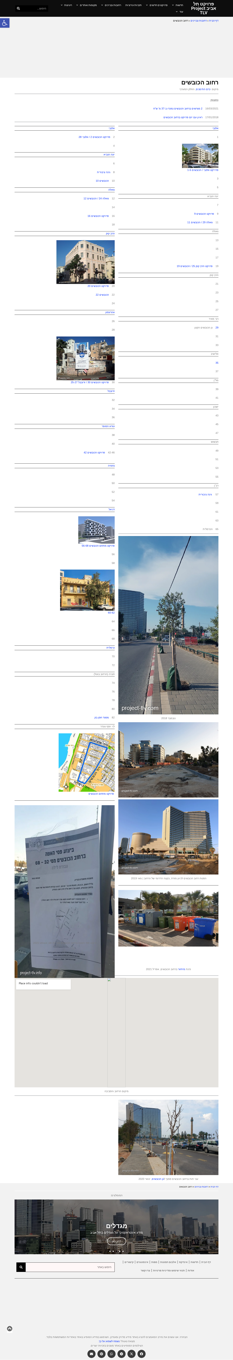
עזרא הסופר (108, 426)
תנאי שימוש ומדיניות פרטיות (169, 1270)
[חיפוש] (18, 8)
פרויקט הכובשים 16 (98, 215)
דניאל (112, 509)
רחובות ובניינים (113, 5)
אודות (191, 1270)
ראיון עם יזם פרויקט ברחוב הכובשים (182, 117)
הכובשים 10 (102, 180)
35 (217, 362)
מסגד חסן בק (101, 717)
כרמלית (110, 647)
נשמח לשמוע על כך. (109, 1341)
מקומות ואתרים (88, 5)
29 (217, 327)
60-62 (111, 612)
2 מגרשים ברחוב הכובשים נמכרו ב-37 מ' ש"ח (177, 108)
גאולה (111, 189)
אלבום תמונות (168, 1262)
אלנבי (215, 128)
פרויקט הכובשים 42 (94, 452)
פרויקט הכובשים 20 (98, 286)
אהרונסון (110, 312)
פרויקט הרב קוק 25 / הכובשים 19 (195, 266)
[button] (4, 23)
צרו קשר (145, 1270)
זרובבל (111, 391)
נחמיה (111, 465)
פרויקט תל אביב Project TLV (203, 8)
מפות (154, 1262)
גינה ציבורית (205, 494)
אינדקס (183, 1262)
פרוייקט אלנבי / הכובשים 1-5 (202, 170)
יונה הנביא (109, 154)
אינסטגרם (142, 1262)
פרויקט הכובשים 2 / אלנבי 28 (95, 137)
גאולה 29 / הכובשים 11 (200, 222)
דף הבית (213, 20)
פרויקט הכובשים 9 (204, 213)
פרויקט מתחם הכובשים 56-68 (98, 545)
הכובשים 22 (102, 294)
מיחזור (181, 969)
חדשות (179, 5)
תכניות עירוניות (133, 5)
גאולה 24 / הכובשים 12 (96, 198)
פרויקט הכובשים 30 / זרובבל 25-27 (90, 382)
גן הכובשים (158, 1178)
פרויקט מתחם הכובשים (101, 793)
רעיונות (68, 5)
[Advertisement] (116, 50)
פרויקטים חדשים (159, 5)
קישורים (129, 1262)
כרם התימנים (203, 89)
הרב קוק (110, 233)
